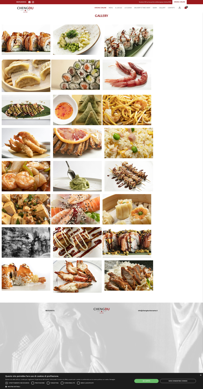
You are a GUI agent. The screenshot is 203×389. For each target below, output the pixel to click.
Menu (111, 8)
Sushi (155, 8)
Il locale (118, 8)
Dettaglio (112, 379)
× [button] (200, 375)
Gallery (162, 8)
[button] (60, 386)
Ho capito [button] (146, 381)
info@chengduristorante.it (148, 311)
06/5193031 (50, 311)
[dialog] (101, 381)
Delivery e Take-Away (142, 8)
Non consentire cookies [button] (178, 381)
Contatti (171, 8)
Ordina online (179, 2)
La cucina (128, 8)
